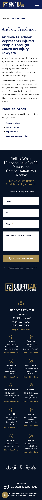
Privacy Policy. (22, 495)
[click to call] (5, 495)
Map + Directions (21, 329)
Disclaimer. (11, 495)
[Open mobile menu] (37, 4)
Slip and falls (12, 132)
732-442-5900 (22, 322)
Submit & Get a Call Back (23, 258)
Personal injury (13, 123)
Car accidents (12, 127)
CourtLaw (5, 19)
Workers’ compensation (17, 136)
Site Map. (32, 495)
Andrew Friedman (17, 19)
